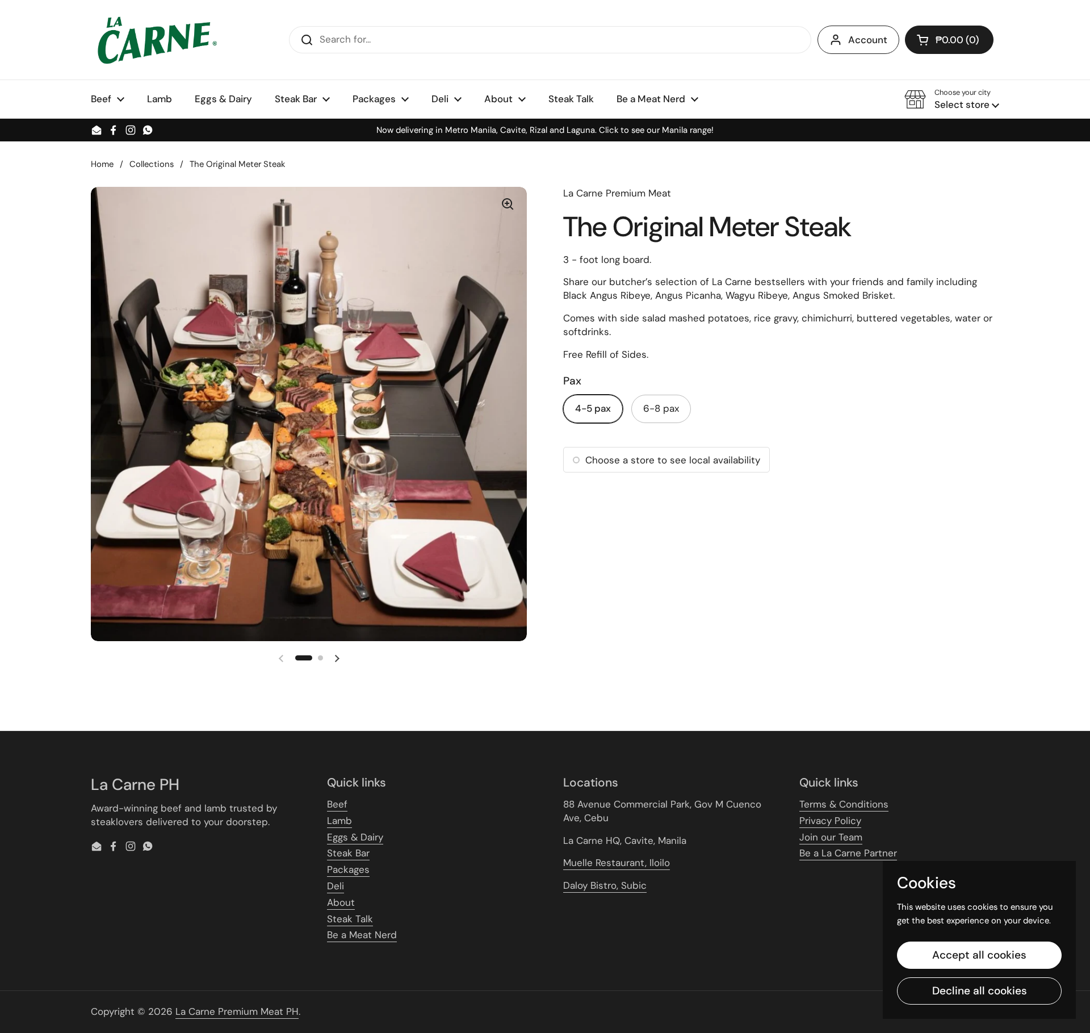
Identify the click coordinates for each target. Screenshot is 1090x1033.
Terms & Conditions (843, 804)
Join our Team (830, 837)
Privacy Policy (830, 820)
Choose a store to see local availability (672, 460)
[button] (949, 40)
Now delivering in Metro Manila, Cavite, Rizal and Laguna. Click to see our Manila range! (545, 130)
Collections (151, 164)
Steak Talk (350, 919)
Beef (337, 804)
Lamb (339, 820)
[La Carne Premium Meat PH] (155, 39)
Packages (348, 869)
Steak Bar (348, 853)
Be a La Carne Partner (848, 853)
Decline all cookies (979, 991)
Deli (335, 886)
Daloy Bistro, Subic (605, 885)
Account (867, 40)
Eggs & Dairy (355, 837)
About (341, 902)
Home (102, 164)
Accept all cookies (979, 955)
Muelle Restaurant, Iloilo (616, 862)
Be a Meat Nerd (362, 935)
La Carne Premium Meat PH (237, 1011)
